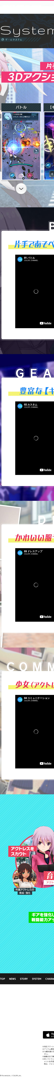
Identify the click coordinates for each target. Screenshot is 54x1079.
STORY (24, 979)
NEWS (12, 979)
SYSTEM (36, 979)
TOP (2, 979)
